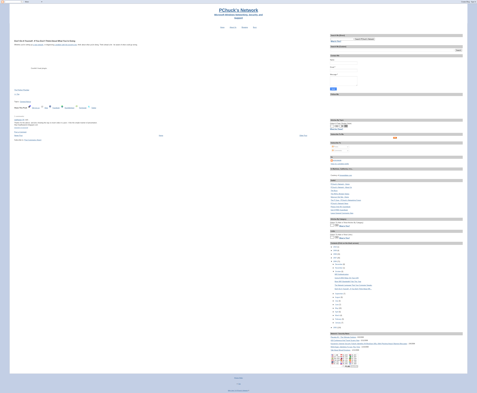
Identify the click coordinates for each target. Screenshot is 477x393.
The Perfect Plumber (21, 90)
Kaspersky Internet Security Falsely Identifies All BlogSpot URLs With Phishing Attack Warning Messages (369, 344)
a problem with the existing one (65, 45)
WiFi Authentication (342, 274)
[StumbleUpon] (62, 108)
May (337, 308)
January (338, 323)
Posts (336, 147)
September (339, 294)
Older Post (303, 135)
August (338, 297)
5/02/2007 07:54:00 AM (21, 127)
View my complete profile (340, 164)
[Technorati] (77, 108)
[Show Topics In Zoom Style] (346, 127)
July (337, 301)
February (338, 319)
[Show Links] (337, 238)
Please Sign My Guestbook (340, 207)
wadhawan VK (19, 120)
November (339, 268)
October (338, 271)
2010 (335, 247)
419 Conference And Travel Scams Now (345, 340)
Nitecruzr (337, 160)
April (337, 312)
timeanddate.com (345, 175)
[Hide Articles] (332, 226)
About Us (233, 27)
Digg (46, 108)
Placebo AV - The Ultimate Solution (343, 337)
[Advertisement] (160, 35)
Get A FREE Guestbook (339, 210)
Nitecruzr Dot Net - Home (340, 197)
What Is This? (344, 226)
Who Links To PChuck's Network (238, 390)
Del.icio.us (36, 108)
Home (222, 27)
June (337, 305)
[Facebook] (50, 108)
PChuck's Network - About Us (341, 187)
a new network (38, 45)
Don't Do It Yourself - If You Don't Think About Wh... (353, 289)
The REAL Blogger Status (340, 194)
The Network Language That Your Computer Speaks (353, 285)
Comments (338, 150)
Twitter (93, 108)
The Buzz (334, 191)
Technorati (82, 108)
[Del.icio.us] (30, 108)
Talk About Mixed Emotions (340, 350)
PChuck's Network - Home (340, 184)
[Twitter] (89, 108)
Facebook (56, 108)
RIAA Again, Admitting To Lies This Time (345, 347)
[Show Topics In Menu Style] (341, 127)
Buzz (255, 27)
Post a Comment (20, 132)
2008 (335, 254)
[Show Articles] (337, 226)
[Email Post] (14, 98)
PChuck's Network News (339, 203)
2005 (335, 327)
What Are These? (336, 129)
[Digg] (42, 108)
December (339, 264)
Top (239, 384)
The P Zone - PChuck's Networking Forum (346, 200)
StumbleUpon (69, 108)
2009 (335, 250)
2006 (335, 261)
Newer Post (18, 135)
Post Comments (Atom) (32, 140)
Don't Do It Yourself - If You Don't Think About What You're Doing (44, 41)
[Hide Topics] (332, 127)
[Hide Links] (332, 238)
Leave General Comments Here (342, 213)
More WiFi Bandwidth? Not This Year (348, 281)
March (337, 315)
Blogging (245, 27)
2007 (335, 258)
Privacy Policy (238, 378)
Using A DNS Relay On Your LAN (346, 278)
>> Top (16, 94)
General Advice (25, 102)
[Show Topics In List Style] (337, 127)
